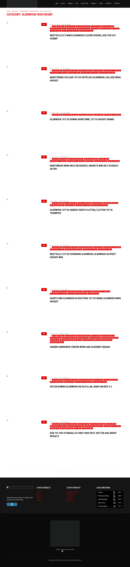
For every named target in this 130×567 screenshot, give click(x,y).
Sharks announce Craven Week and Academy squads (80, 346)
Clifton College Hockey (69, 203)
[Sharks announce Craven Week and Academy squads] (26, 351)
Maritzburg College (107, 26)
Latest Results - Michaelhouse (93, 426)
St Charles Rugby (55, 31)
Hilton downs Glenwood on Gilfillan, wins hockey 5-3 (81, 386)
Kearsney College (56, 338)
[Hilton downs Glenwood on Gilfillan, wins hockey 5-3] (26, 395)
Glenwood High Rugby (83, 26)
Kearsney (39, 500)
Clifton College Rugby (84, 203)
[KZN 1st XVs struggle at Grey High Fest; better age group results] (26, 439)
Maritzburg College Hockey (89, 73)
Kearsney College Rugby (70, 338)
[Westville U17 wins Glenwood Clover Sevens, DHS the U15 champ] (26, 42)
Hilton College (95, 335)
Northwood (95, 28)
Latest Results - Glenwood (112, 70)
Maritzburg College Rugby (58, 28)
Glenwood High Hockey (70, 70)
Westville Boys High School (70, 31)
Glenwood (40, 496)
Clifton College (57, 203)
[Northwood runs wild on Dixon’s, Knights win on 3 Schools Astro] (26, 174)
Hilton (38, 498)
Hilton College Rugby (108, 335)
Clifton (39, 492)
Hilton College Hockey (110, 380)
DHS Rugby (60, 26)
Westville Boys (71, 500)
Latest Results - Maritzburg (59, 73)
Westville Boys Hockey (90, 249)
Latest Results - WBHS (57, 249)
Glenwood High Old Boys (75, 159)
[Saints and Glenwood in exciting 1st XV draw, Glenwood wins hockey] (26, 307)
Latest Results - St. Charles (58, 293)
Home (8, 11)
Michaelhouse (72, 28)
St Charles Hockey (81, 293)
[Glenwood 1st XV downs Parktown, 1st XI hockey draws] (26, 130)
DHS (54, 26)
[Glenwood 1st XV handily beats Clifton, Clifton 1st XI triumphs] (26, 218)
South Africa (15, 11)
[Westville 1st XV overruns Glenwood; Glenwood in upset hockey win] (26, 263)
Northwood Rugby (105, 28)
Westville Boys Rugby (86, 31)
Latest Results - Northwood (76, 161)
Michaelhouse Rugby (84, 28)
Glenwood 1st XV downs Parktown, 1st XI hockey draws (82, 119)
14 (69, 471)
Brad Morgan (67, 24)
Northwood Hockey (100, 161)
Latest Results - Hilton (99, 382)
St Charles (116, 28)
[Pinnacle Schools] (8, 4)
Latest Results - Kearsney (75, 426)
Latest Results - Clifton (83, 205)
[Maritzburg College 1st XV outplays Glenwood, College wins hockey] (26, 86)
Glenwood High (34, 11)
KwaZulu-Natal (24, 11)
